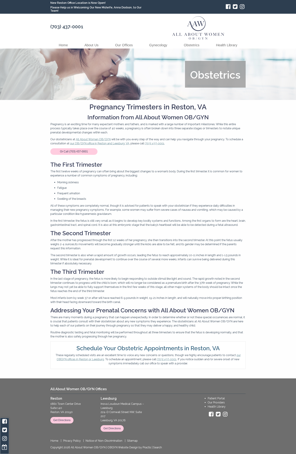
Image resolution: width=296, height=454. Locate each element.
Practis (147, 447)
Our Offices (124, 45)
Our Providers (216, 402)
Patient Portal (216, 398)
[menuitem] (63, 45)
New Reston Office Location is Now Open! (78, 2)
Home (63, 45)
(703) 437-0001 (66, 26)
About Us (91, 45)
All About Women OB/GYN (93, 139)
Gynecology (158, 45)
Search (157, 447)
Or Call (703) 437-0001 (74, 151)
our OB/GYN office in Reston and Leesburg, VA (99, 143)
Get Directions (62, 420)
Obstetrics (191, 45)
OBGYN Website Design (123, 447)
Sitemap (132, 440)
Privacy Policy (72, 440)
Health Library (226, 45)
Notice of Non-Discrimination (103, 440)
